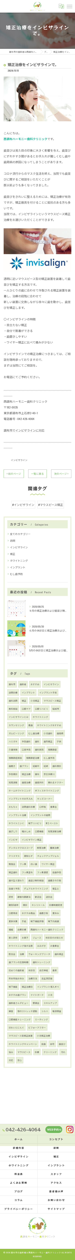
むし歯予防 (16, 574)
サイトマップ (56, 1209)
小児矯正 (35, 700)
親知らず (28, 855)
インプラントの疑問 (40, 815)
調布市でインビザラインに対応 (24, 430)
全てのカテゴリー (20, 534)
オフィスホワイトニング (47, 790)
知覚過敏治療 (54, 831)
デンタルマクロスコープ (21, 847)
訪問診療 (13, 692)
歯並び (62, 1043)
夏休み (55, 913)
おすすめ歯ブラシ (17, 994)
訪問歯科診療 (28, 806)
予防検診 (13, 774)
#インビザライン (23, 504)
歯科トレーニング (41, 962)
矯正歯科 (13, 872)
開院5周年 (14, 904)
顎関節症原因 (15, 757)
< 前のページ (14, 473)
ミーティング (41, 1019)
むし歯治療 (33, 733)
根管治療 (41, 847)
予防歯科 (26, 741)
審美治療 (54, 847)
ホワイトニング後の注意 (21, 945)
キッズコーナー (44, 798)
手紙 (24, 921)
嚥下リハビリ (35, 823)
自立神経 (43, 970)
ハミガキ (13, 741)
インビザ (13, 839)
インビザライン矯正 (32, 839)
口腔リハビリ (41, 708)
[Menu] (69, 6)
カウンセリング (16, 725)
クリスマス (14, 855)
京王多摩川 (49, 774)
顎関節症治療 (32, 757)
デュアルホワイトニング (36, 888)
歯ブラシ (24, 765)
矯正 (12, 554)
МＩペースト (52, 823)
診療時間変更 (55, 904)
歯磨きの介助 (54, 880)
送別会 (49, 896)
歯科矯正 (59, 954)
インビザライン (19, 460)
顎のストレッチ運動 (27, 1011)
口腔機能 (39, 831)
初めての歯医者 (16, 970)
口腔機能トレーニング (20, 1019)
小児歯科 (48, 733)
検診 (25, 904)
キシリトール (38, 904)
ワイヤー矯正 (48, 863)
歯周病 (60, 733)
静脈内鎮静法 (24, 896)
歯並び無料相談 (36, 880)
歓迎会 (38, 896)
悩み (11, 1052)
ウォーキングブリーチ (39, 954)
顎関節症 (52, 749)
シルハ (45, 1011)
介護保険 (13, 749)
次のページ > (61, 473)
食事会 (53, 806)
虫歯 (43, 1043)
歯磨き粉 (43, 913)
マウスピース (23, 1052)
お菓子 (25, 937)
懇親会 (36, 1002)
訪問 (12, 540)
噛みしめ (26, 831)
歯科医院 (39, 749)
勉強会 (12, 863)
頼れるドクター (55, 782)
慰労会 (12, 954)
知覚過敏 (13, 782)
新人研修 (13, 937)
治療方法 (32, 978)
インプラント (17, 567)
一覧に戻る (37, 473)
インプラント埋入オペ (48, 986)
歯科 (37, 741)
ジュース (37, 937)
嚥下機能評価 (37, 921)
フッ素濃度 (42, 872)
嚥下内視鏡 (53, 921)
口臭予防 (26, 749)
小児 (50, 994)
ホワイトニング (19, 560)
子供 (59, 741)
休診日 (31, 970)
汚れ (63, 1052)
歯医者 (23, 684)
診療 (37, 1052)
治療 (22, 954)
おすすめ (35, 684)
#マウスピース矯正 (50, 504)
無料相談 (13, 708)
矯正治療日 (27, 986)
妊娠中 (36, 765)
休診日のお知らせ (54, 937)
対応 (11, 1060)
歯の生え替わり (16, 880)
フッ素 (23, 863)
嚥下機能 (13, 986)
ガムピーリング (16, 733)
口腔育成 (13, 913)
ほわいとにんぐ (16, 1027)
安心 (19, 1060)
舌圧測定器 (47, 978)
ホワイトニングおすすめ (49, 725)
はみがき (41, 945)
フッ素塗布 (27, 872)
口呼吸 (42, 806)
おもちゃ (13, 806)
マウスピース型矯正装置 (21, 1035)
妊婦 (46, 765)
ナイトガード (37, 994)
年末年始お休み (16, 978)
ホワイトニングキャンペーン (23, 1043)
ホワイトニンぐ (16, 823)
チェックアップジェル (48, 855)
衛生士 (55, 888)
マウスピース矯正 (52, 700)
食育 (54, 970)
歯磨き (12, 765)
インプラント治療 (17, 815)
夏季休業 (13, 921)
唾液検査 (56, 1011)
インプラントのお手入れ (21, 798)
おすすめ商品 (28, 913)
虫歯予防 (56, 872)
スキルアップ (50, 1002)
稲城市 (55, 708)
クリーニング (50, 1052)
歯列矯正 (48, 741)
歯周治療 (26, 782)
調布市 (12, 684)
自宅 (52, 1043)
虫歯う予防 (14, 888)
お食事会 (54, 945)
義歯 (30, 725)
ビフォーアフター (37, 1027)
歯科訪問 (13, 700)
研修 (11, 896)
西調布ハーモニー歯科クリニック (47, 929)
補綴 (11, 929)
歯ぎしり (13, 831)
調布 (37, 774)
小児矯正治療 (43, 1035)
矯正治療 (26, 774)
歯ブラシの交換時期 (18, 962)
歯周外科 (39, 782)
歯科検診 (56, 765)
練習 (11, 1011)
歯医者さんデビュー (18, 1002)
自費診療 (21, 929)
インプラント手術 (48, 692)
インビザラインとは (18, 716)
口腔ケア (26, 708)
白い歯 (34, 863)
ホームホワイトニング (20, 790)
